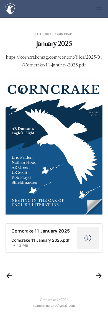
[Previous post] (9, 276)
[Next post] (98, 276)
